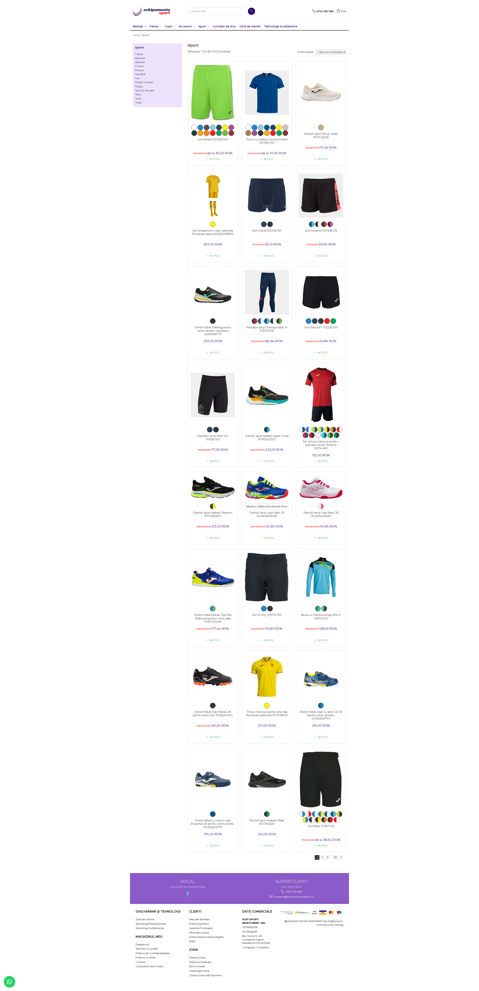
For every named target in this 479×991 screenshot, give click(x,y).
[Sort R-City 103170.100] (267, 577)
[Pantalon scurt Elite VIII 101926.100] (213, 395)
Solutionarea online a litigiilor (206, 936)
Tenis (138, 94)
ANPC (192, 941)
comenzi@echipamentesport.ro (294, 896)
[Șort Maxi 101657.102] (321, 779)
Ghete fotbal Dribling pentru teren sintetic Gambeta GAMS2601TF (212, 330)
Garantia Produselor (201, 928)
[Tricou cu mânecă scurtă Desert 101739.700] (267, 93)
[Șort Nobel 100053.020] (213, 93)
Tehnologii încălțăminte (280, 26)
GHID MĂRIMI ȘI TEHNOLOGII (158, 911)
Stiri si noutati (197, 966)
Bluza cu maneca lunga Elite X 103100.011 (321, 616)
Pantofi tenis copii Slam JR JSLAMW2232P (320, 514)
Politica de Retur (199, 923)
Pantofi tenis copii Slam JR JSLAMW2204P (266, 514)
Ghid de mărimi (250, 26)
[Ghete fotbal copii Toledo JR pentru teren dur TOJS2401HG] (213, 676)
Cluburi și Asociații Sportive (205, 975)
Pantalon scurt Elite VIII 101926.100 (212, 437)
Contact (141, 961)
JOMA (193, 950)
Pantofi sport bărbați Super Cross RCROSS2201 (267, 437)
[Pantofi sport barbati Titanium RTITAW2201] (213, 487)
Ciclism (139, 66)
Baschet (140, 58)
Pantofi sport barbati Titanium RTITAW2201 (212, 514)
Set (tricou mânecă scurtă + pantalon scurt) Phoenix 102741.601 (321, 444)
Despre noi (142, 944)
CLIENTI (195, 911)
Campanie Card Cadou (150, 966)
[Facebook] (187, 894)
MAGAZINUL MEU (149, 936)
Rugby (139, 86)
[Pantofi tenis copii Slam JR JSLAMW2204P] (267, 487)
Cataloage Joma (199, 970)
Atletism (140, 62)
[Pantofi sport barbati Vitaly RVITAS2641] (267, 779)
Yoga (138, 102)
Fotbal (139, 54)
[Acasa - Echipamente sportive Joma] (151, 11)
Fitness (139, 70)
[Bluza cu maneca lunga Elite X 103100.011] (321, 577)
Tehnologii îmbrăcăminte (151, 923)
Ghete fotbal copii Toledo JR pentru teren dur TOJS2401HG (213, 713)
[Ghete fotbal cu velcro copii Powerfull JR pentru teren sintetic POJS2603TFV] (213, 779)
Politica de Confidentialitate (153, 953)
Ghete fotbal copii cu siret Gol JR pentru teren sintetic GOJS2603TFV (321, 715)
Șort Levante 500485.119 (321, 230)
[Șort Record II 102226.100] (321, 292)
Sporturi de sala (144, 90)
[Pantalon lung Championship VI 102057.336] (267, 292)
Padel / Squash (144, 82)
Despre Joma (197, 957)
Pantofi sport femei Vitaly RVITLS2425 (321, 135)
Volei (138, 98)
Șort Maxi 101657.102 (321, 826)
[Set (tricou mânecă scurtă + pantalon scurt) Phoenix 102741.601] (321, 395)
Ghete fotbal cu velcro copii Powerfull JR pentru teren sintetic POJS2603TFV (213, 823)
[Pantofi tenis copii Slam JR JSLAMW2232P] (321, 487)
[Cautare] (251, 11)
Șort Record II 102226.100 (321, 327)
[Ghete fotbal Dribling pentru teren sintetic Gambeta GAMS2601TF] (213, 292)
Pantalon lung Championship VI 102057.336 (267, 329)
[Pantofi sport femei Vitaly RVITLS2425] (321, 93)
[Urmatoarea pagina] (340, 857)
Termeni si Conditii (147, 948)
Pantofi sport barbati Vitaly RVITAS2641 (266, 822)
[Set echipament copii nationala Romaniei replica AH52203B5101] (213, 195)
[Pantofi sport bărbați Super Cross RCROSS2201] (267, 395)
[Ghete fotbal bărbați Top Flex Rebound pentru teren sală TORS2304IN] (213, 577)
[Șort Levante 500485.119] (321, 195)
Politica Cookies (145, 957)
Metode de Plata (199, 919)
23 (335, 857)
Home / (137, 35)
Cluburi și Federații (200, 961)
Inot (137, 78)
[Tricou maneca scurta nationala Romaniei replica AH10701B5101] (267, 676)
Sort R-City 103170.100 (267, 615)
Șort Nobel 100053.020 (213, 139)
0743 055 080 (293, 891)
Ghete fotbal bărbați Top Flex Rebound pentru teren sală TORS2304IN (213, 618)
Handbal (140, 74)
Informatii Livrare (199, 932)
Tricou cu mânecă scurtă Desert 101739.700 (267, 141)
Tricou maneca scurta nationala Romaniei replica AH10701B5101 (267, 713)
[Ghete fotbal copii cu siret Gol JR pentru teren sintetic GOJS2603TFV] (321, 676)
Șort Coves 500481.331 (267, 230)
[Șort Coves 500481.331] (267, 195)
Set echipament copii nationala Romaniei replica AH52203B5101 (213, 232)
